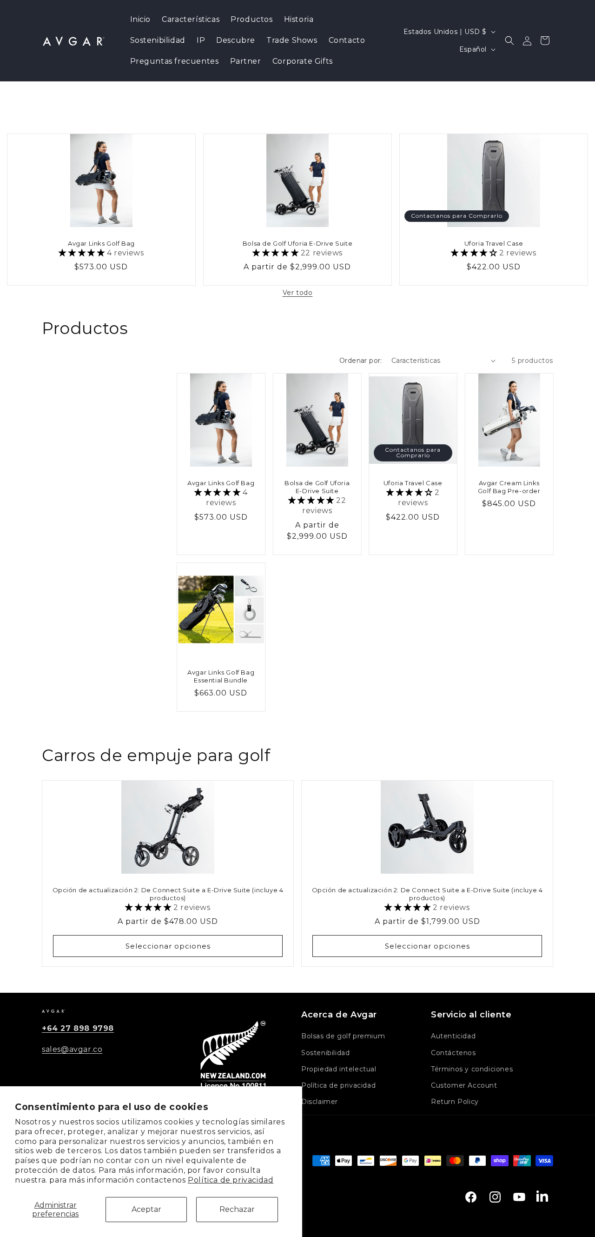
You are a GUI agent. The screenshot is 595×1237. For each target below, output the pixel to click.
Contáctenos (453, 1053)
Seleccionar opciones (168, 945)
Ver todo (298, 292)
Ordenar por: (360, 360)
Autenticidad (453, 1036)
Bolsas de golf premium (343, 1036)
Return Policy (455, 1101)
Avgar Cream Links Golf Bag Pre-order (508, 487)
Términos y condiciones (472, 1069)
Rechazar (237, 1209)
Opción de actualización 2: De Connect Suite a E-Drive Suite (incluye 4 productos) (168, 894)
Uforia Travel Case (493, 243)
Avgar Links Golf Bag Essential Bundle (220, 676)
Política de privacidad (230, 1180)
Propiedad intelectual (339, 1069)
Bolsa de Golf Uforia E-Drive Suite (297, 243)
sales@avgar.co (72, 1049)
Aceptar (146, 1209)
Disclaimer (319, 1101)
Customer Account (464, 1085)
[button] (509, 40)
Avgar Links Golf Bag (101, 243)
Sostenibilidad (325, 1053)
